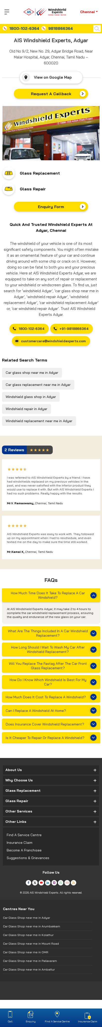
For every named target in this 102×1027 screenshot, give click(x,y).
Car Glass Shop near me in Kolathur (28, 935)
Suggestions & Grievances (28, 858)
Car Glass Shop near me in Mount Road (31, 943)
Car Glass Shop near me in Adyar (26, 917)
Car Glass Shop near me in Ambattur (29, 969)
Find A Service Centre (24, 835)
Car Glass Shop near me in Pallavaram (30, 961)
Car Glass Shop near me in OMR (25, 952)
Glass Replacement (40, 173)
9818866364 (60, 28)
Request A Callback (51, 93)
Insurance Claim (19, 842)
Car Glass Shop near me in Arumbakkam (31, 926)
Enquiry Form (51, 206)
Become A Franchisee (24, 850)
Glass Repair (33, 188)
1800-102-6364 (24, 28)
